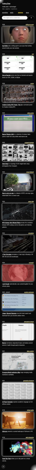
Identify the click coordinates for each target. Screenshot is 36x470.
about (27, 13)
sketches (20, 12)
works (11, 13)
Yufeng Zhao (6, 3)
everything (5, 13)
